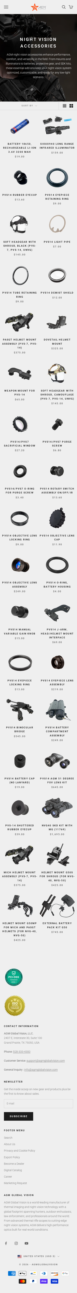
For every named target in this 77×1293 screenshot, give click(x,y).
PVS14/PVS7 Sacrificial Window (20, 443)
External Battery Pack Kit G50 (57, 925)
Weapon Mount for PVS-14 (19, 392)
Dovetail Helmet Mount (57, 341)
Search (8, 1137)
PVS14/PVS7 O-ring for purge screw (20, 490)
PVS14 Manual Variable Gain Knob (20, 631)
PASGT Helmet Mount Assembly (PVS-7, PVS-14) (19, 343)
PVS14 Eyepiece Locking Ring (20, 682)
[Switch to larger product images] (64, 106)
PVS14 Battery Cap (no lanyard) (20, 780)
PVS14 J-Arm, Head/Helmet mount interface (57, 633)
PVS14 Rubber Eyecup (19, 195)
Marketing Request (15, 1183)
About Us (9, 1144)
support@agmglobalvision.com (45, 1060)
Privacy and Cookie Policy (19, 1150)
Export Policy (12, 1157)
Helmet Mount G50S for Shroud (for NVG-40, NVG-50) (57, 876)
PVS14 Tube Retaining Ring (19, 294)
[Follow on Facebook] (6, 1243)
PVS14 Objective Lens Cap (57, 537)
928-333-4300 (21, 1051)
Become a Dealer (14, 1163)
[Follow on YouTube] (26, 1243)
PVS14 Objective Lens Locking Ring (19, 537)
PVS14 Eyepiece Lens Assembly (57, 682)
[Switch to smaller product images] (71, 106)
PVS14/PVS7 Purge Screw (57, 443)
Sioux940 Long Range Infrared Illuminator (57, 146)
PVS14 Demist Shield (57, 292)
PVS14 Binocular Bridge (19, 729)
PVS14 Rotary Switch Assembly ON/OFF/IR (57, 490)
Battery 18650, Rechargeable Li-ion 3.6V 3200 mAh (19, 148)
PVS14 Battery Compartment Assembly (57, 731)
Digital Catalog (13, 1170)
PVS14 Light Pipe (57, 242)
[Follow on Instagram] (16, 1243)
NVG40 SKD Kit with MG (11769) (57, 827)
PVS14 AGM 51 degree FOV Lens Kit (57, 780)
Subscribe (18, 1116)
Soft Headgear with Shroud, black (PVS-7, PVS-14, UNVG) (19, 246)
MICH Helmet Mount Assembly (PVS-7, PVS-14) (19, 876)
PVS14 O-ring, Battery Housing (57, 584)
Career (8, 1176)
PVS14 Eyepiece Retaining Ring (57, 197)
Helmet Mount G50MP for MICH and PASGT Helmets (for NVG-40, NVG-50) (19, 929)
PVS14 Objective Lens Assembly (19, 584)
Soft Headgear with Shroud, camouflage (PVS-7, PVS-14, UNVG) (57, 394)
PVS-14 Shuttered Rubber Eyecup (19, 827)
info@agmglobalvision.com (41, 1069)
